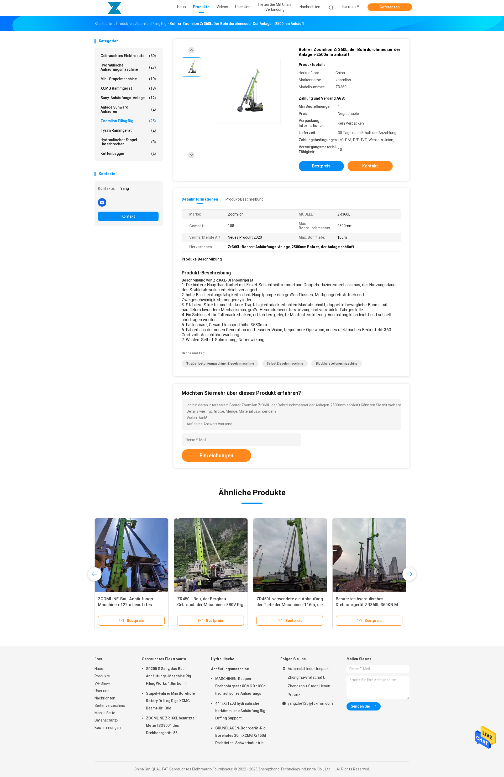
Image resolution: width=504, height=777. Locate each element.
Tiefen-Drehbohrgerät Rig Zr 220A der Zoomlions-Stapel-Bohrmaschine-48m (131, 604)
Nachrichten (104, 698)
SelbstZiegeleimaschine (285, 363)
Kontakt (128, 216)
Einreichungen (216, 455)
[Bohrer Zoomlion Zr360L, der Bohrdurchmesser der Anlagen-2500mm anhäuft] (248, 91)
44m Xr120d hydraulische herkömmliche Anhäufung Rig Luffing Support (240, 710)
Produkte (102, 676)
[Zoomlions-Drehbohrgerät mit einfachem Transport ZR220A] (290, 555)
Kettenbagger (128, 153)
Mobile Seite (104, 713)
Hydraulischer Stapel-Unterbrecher (128, 142)
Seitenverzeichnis (109, 705)
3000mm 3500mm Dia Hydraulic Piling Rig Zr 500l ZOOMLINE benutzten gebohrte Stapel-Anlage (210, 604)
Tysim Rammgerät (128, 130)
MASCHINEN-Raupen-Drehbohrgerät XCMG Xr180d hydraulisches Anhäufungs (240, 686)
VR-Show (102, 683)
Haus (98, 669)
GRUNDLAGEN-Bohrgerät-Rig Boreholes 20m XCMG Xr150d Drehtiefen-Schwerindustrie (240, 735)
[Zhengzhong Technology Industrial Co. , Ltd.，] (115, 8)
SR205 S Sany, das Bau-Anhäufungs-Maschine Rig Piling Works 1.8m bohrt (168, 676)
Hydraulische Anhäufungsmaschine (128, 67)
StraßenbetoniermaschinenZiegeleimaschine (220, 363)
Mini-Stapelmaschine (128, 79)
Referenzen (390, 7)
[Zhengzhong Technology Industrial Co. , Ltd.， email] (102, 202)
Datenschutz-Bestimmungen (107, 724)
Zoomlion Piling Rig (128, 121)
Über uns (101, 691)
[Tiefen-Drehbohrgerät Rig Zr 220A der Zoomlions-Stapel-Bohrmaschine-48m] (131, 555)
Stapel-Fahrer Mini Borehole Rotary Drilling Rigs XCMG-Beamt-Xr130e (170, 700)
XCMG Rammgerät (128, 88)
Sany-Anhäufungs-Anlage (128, 98)
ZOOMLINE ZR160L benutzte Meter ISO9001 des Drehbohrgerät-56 (170, 725)
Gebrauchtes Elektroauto (128, 56)
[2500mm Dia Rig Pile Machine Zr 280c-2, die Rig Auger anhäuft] (369, 555)
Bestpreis (321, 165)
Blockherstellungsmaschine (337, 363)
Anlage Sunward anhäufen (128, 109)
